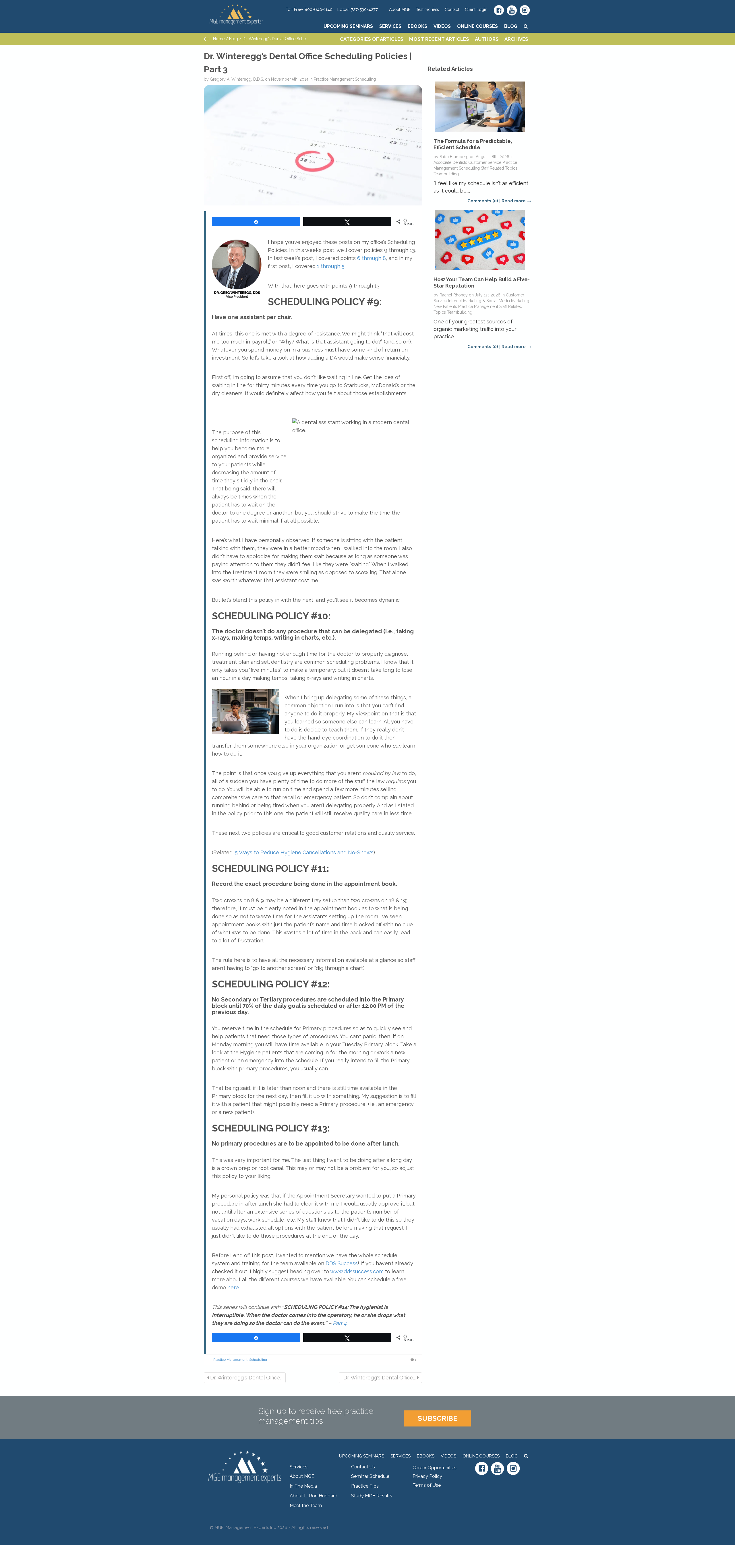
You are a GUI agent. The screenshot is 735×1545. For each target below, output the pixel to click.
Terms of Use (427, 1485)
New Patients (445, 306)
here (233, 1287)
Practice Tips (365, 1486)
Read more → (516, 200)
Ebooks (417, 26)
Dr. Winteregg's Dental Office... (246, 1378)
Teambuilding (446, 174)
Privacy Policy (427, 1476)
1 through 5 (331, 266)
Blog (510, 26)
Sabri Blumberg (454, 156)
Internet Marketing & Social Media (479, 300)
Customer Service (484, 162)
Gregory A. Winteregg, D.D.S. (237, 79)
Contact (452, 9)
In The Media (303, 1486)
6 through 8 (371, 258)
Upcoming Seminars (348, 26)
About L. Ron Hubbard (313, 1496)
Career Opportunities (435, 1467)
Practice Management (334, 79)
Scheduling (365, 79)
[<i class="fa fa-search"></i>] (526, 26)
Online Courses (477, 26)
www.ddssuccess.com (357, 1271)
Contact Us (363, 1467)
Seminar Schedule (370, 1476)
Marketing (520, 300)
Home (218, 38)
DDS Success (342, 1263)
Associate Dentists (450, 162)
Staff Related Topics (499, 168)
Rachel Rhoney (454, 295)
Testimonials (427, 9)
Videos (442, 26)
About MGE (399, 9)
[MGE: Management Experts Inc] (245, 7)
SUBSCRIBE (437, 1418)
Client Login (476, 9)
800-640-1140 (318, 9)
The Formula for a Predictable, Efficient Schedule (473, 144)
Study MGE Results (371, 1496)
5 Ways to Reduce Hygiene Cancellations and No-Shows (304, 852)
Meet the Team (306, 1505)
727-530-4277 (364, 9)
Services (390, 26)
